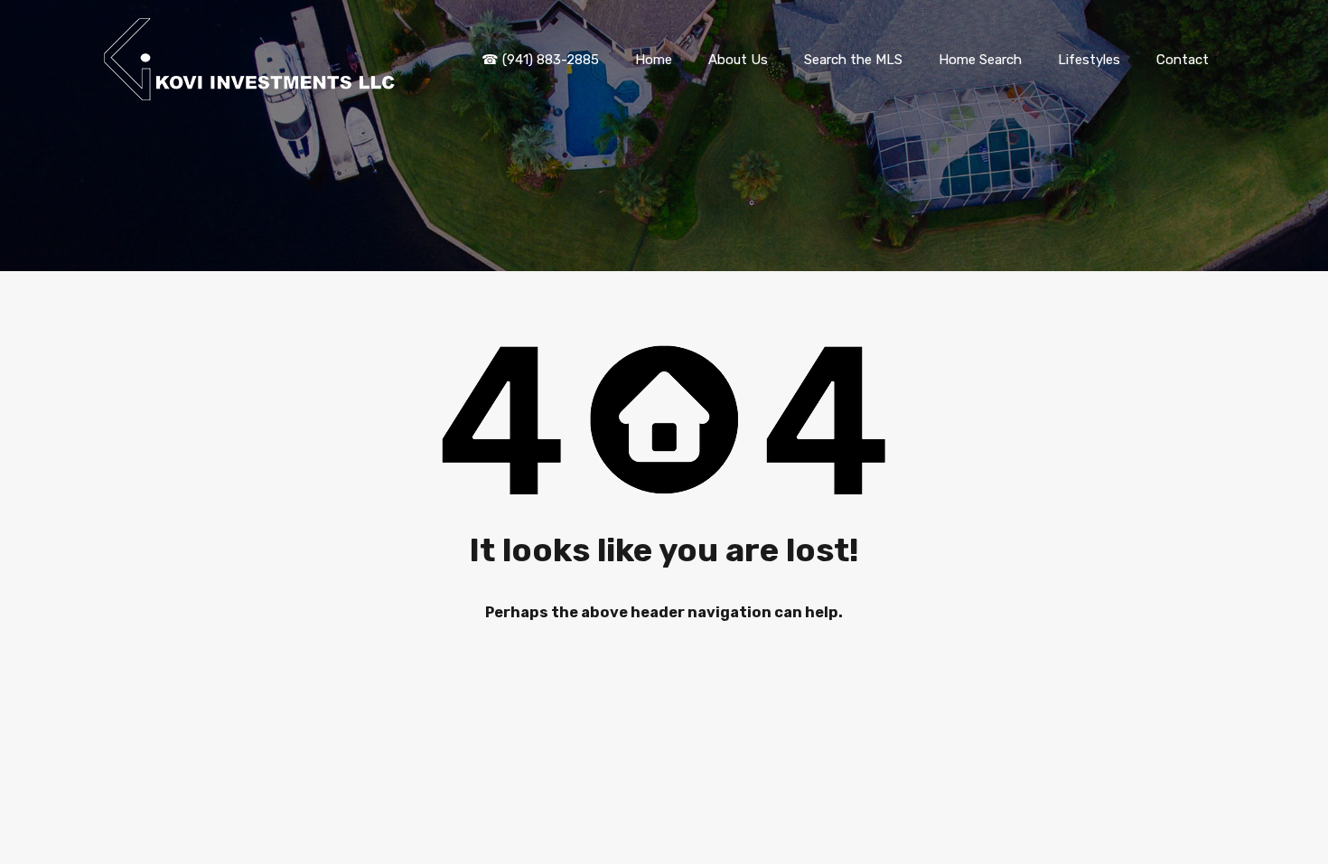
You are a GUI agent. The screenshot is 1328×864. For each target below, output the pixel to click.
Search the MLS (853, 60)
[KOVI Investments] (253, 92)
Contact (1182, 60)
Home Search (980, 60)
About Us (738, 60)
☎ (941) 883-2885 (540, 60)
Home (653, 60)
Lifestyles (1089, 60)
